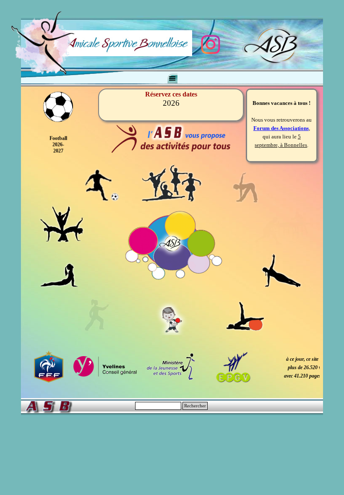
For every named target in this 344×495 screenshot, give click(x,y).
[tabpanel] (172, 367)
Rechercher (195, 406)
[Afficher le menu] (172, 78)
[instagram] (210, 44)
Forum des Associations (281, 121)
